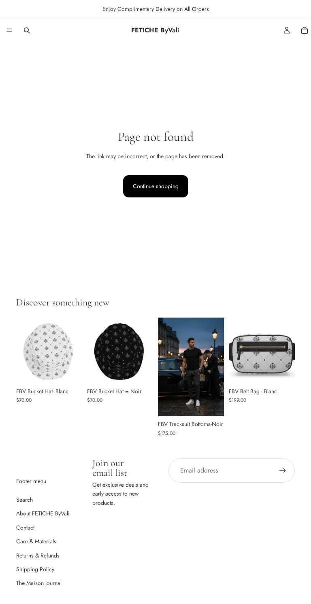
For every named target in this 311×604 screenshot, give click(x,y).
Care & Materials (36, 541)
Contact (25, 527)
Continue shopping (156, 186)
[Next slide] (73, 350)
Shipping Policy (35, 569)
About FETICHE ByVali (43, 513)
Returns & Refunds (38, 555)
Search (24, 500)
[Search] (27, 30)
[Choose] (69, 371)
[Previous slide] (25, 350)
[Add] (282, 371)
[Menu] (9, 30)
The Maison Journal (39, 583)
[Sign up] (282, 470)
